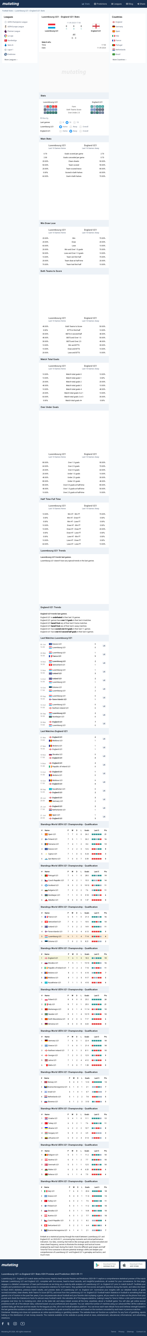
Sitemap (130, 1332)
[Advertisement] (74, 72)
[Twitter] (10, 1323)
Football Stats (7, 11)
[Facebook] (4, 1323)
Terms (113, 1332)
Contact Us (141, 1332)
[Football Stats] (10, 4)
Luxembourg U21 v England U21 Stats (30, 11)
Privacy (121, 1332)
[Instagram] (17, 1323)
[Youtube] (24, 1323)
